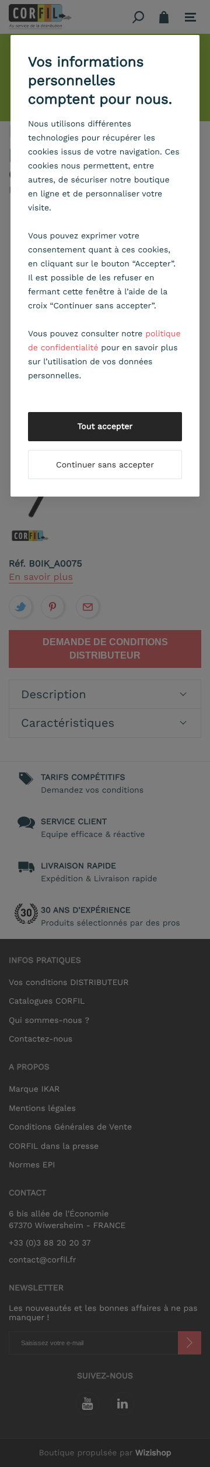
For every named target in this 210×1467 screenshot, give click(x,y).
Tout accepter (105, 426)
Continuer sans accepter (105, 465)
